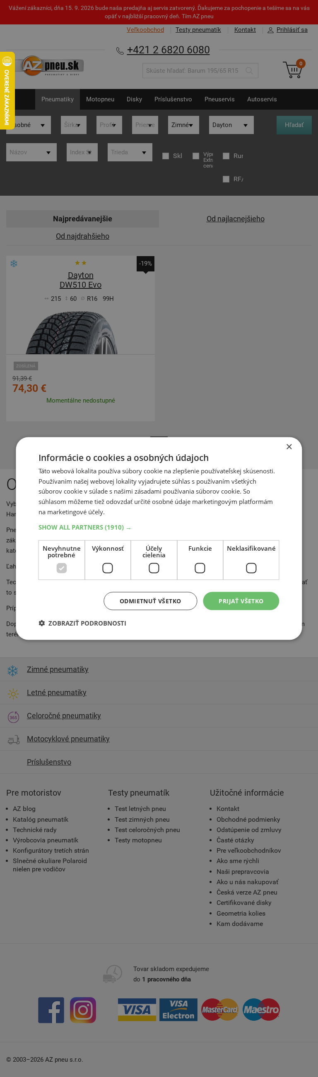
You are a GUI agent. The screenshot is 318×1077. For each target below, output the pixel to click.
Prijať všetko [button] (241, 600)
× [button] (289, 447)
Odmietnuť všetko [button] (150, 600)
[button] (159, 526)
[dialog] (159, 538)
